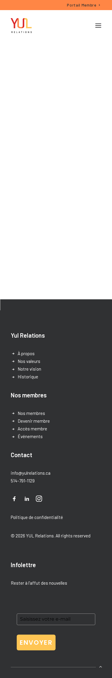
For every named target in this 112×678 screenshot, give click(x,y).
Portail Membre (81, 5)
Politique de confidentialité (37, 517)
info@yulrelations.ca (30, 473)
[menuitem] (83, 5)
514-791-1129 (23, 480)
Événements (30, 436)
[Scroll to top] (100, 666)
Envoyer (36, 642)
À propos (26, 353)
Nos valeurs (29, 361)
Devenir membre (34, 421)
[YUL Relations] (21, 25)
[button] (98, 25)
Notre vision (29, 369)
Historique (28, 376)
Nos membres (31, 413)
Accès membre (32, 428)
